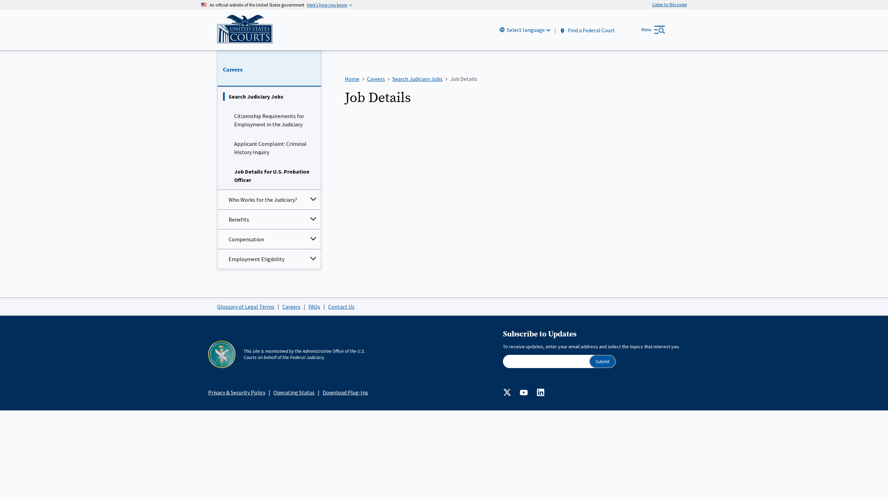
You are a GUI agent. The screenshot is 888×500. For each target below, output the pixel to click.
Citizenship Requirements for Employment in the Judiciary (269, 120)
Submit (602, 362)
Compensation (246, 239)
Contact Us (341, 306)
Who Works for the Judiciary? (263, 199)
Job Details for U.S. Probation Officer (271, 175)
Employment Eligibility (256, 259)
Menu (646, 30)
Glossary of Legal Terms (245, 306)
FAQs (314, 306)
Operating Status (294, 392)
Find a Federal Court (591, 30)
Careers (232, 70)
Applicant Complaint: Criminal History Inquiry (270, 148)
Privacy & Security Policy (236, 392)
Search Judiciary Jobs (256, 96)
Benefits (239, 219)
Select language (526, 29)
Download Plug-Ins (345, 392)
